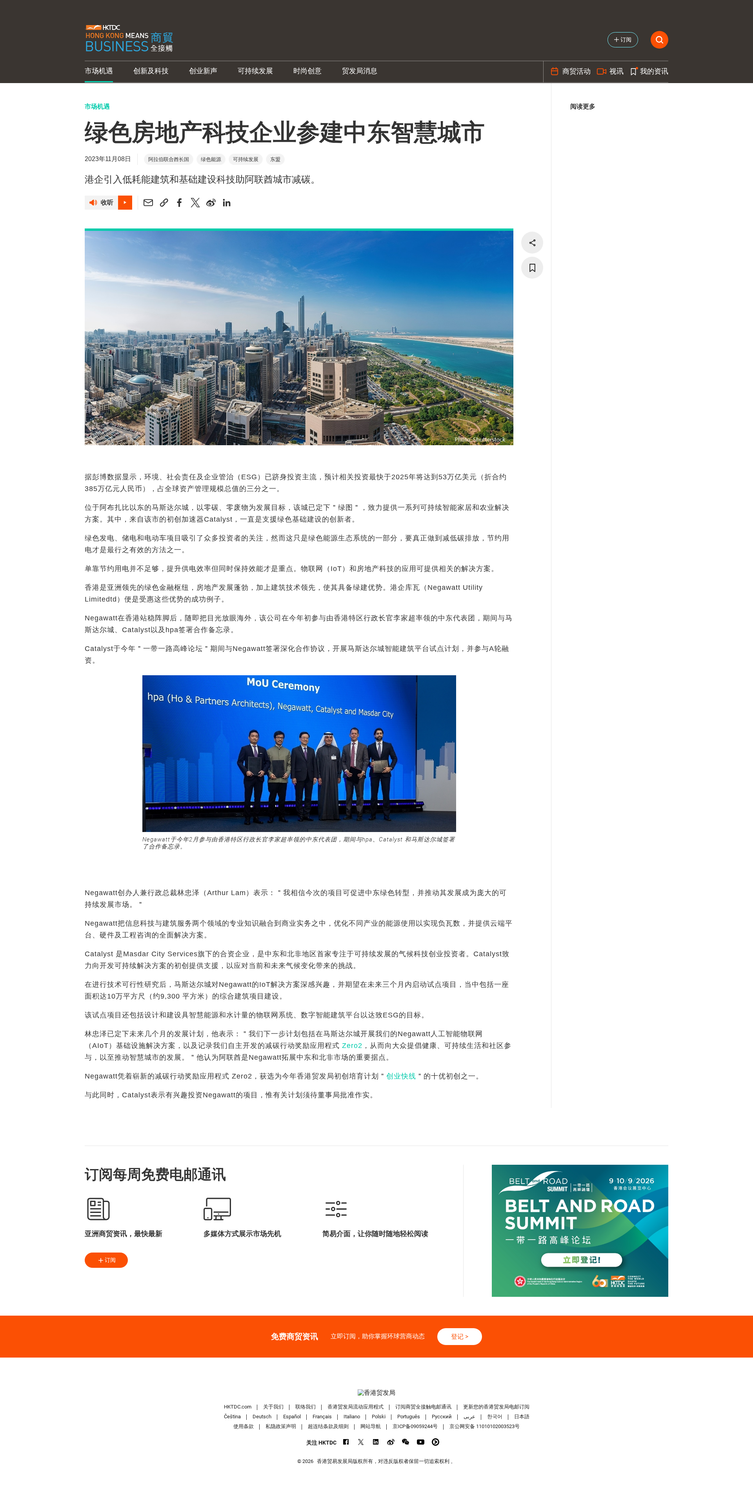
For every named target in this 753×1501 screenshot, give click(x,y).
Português (408, 1416)
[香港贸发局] (376, 1392)
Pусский (442, 1416)
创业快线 (401, 1076)
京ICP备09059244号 (415, 1426)
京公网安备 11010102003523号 (484, 1426)
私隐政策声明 (281, 1426)
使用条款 (243, 1426)
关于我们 (273, 1407)
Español (292, 1416)
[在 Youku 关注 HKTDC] (435, 1442)
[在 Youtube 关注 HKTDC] (420, 1442)
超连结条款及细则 (328, 1426)
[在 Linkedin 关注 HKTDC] (376, 1442)
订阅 (110, 1260)
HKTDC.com (237, 1407)
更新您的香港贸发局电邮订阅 (496, 1407)
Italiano (352, 1416)
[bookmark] (532, 268)
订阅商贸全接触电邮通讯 (423, 1407)
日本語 (521, 1416)
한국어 (494, 1416)
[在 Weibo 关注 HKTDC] (391, 1442)
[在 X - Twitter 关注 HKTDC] (361, 1442)
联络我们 (305, 1407)
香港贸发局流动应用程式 (355, 1407)
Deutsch (262, 1416)
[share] (532, 243)
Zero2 (352, 1046)
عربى (469, 1416)
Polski (379, 1416)
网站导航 (370, 1426)
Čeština (232, 1416)
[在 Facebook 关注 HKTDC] (346, 1442)
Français (322, 1416)
